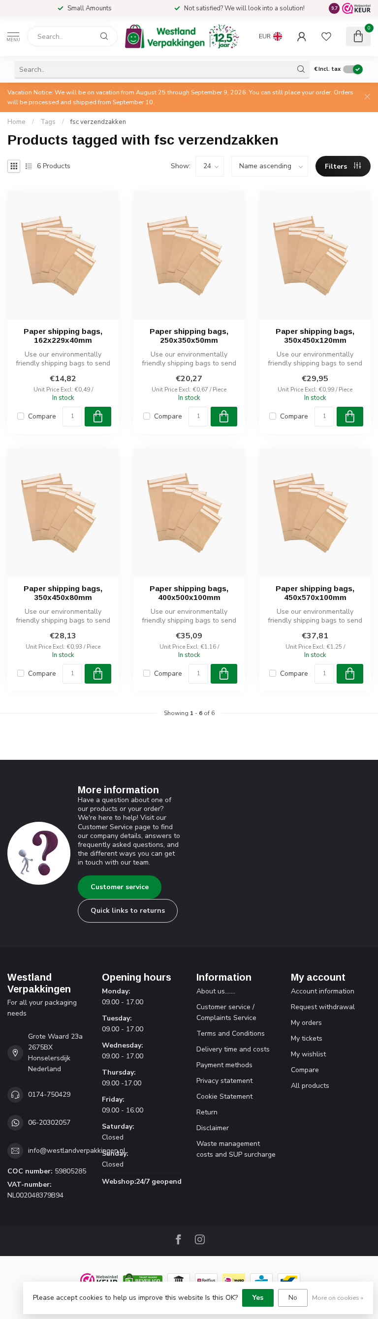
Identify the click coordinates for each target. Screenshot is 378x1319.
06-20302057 (49, 1122)
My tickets (306, 1038)
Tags (48, 122)
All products (310, 1085)
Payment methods (224, 1065)
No (292, 1297)
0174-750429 (49, 1094)
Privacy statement (224, 1080)
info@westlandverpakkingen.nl (77, 1150)
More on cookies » (337, 1297)
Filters (337, 166)
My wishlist (308, 1054)
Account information (322, 991)
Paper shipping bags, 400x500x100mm (189, 592)
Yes (257, 1297)
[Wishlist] (326, 36)
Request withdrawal (323, 1007)
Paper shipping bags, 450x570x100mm (315, 592)
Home (16, 122)
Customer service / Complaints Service (226, 1012)
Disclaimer (212, 1128)
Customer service (120, 887)
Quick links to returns (128, 910)
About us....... (215, 991)
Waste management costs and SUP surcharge (236, 1149)
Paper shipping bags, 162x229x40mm (63, 335)
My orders (306, 1022)
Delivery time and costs (233, 1049)
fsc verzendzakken (98, 122)
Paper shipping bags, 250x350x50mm (189, 335)
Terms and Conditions (230, 1033)
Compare (42, 416)
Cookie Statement (224, 1096)
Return (207, 1112)
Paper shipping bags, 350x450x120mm (315, 335)
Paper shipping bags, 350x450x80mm (63, 592)
